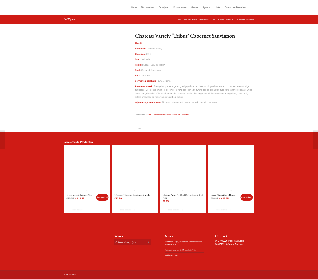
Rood (174, 114)
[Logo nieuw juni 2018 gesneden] (88, 7)
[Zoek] (251, 7)
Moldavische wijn (171, 255)
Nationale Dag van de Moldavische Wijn (180, 250)
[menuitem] (134, 7)
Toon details (76, 210)
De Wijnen (69, 19)
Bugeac (149, 114)
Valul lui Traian (183, 114)
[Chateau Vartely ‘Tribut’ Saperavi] (315, 139)
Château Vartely (159, 114)
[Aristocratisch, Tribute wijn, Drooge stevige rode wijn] (95, 64)
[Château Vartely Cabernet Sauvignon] (2, 139)
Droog (168, 114)
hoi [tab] (139, 128)
